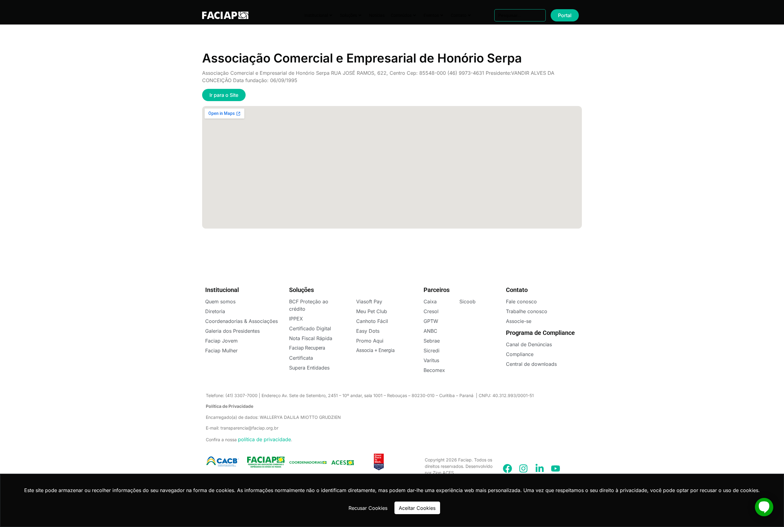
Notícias (377, 15)
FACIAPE (221, 15)
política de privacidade (264, 439)
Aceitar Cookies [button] (417, 508)
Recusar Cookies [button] (368, 508)
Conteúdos (401, 15)
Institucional (316, 15)
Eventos (431, 15)
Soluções (348, 15)
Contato (458, 15)
